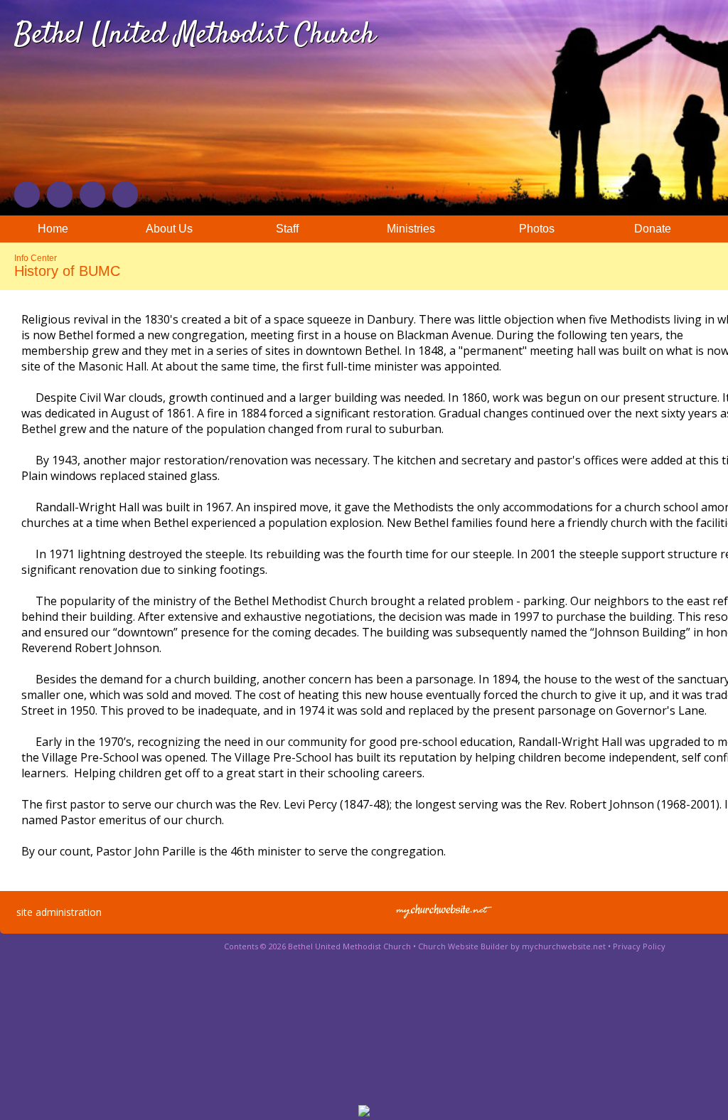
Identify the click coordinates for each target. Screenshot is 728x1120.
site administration (59, 912)
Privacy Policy (639, 946)
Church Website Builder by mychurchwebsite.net (512, 946)
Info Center (35, 258)
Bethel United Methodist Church (194, 35)
